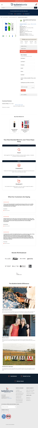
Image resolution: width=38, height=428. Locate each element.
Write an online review (19, 104)
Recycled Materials (19, 394)
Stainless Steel (18, 396)
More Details (24, 46)
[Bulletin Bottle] (19, 4)
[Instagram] (4, 412)
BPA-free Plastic (19, 391)
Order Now (23, 48)
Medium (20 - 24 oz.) (29, 391)
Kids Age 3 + (28, 397)
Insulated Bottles (19, 399)
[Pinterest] (8, 412)
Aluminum (17, 390)
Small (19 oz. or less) (30, 390)
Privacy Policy (9, 398)
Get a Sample (24, 94)
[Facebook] (2, 412)
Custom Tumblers (19, 402)
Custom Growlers (19, 400)
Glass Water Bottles (20, 393)
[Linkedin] (6, 412)
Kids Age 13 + (28, 400)
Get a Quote (23, 51)
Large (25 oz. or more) (30, 393)
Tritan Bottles (18, 397)
